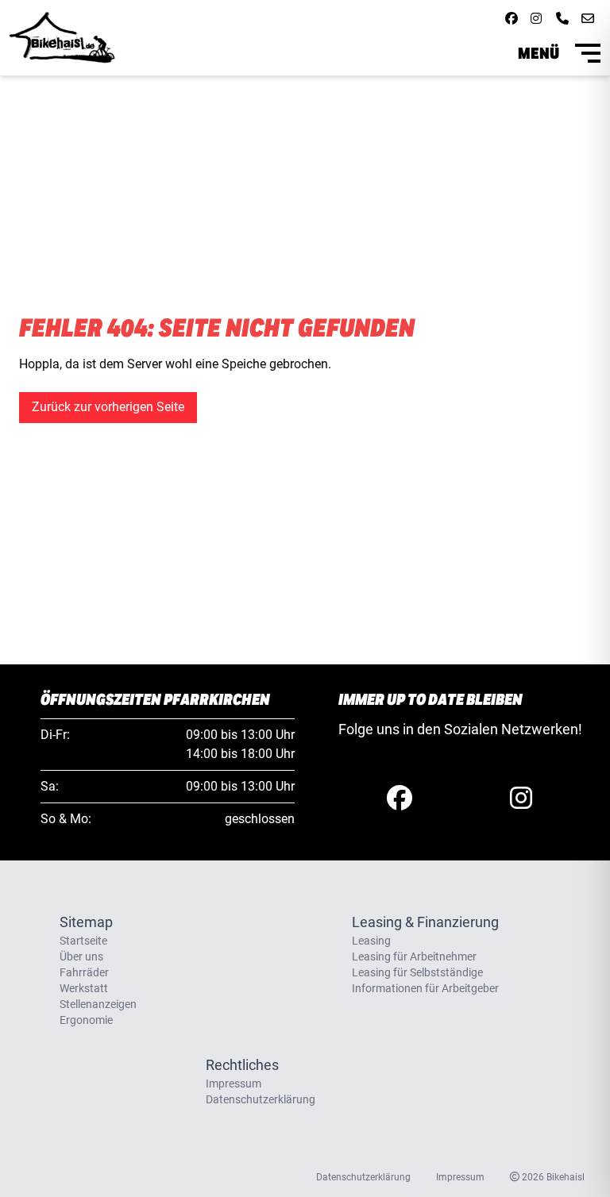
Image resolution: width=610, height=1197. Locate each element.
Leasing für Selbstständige (417, 972)
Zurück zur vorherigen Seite (108, 406)
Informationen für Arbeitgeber (425, 988)
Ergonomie (86, 1020)
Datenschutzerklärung (260, 1099)
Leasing (371, 940)
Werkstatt (84, 988)
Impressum (233, 1083)
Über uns (81, 956)
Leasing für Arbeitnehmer (414, 956)
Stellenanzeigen (98, 1004)
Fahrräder (84, 972)
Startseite (83, 940)
